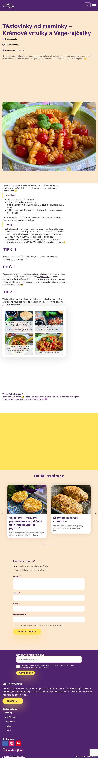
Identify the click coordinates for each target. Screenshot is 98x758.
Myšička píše (10, 717)
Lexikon (8, 726)
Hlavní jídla (10, 50)
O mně (8, 731)
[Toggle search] (88, 5)
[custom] (18, 743)
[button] (95, 514)
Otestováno (10, 722)
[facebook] (5, 743)
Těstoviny (20, 50)
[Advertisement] (49, 80)
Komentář (17, 576)
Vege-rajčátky (41, 240)
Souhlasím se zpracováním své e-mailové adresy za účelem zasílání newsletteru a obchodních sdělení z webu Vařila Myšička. (47, 667)
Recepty (8, 713)
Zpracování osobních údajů (13, 757)
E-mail (16, 603)
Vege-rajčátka (57, 210)
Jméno (16, 593)
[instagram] (11, 743)
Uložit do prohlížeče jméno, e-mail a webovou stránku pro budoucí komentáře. (40, 625)
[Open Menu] (94, 4)
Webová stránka (19, 614)
